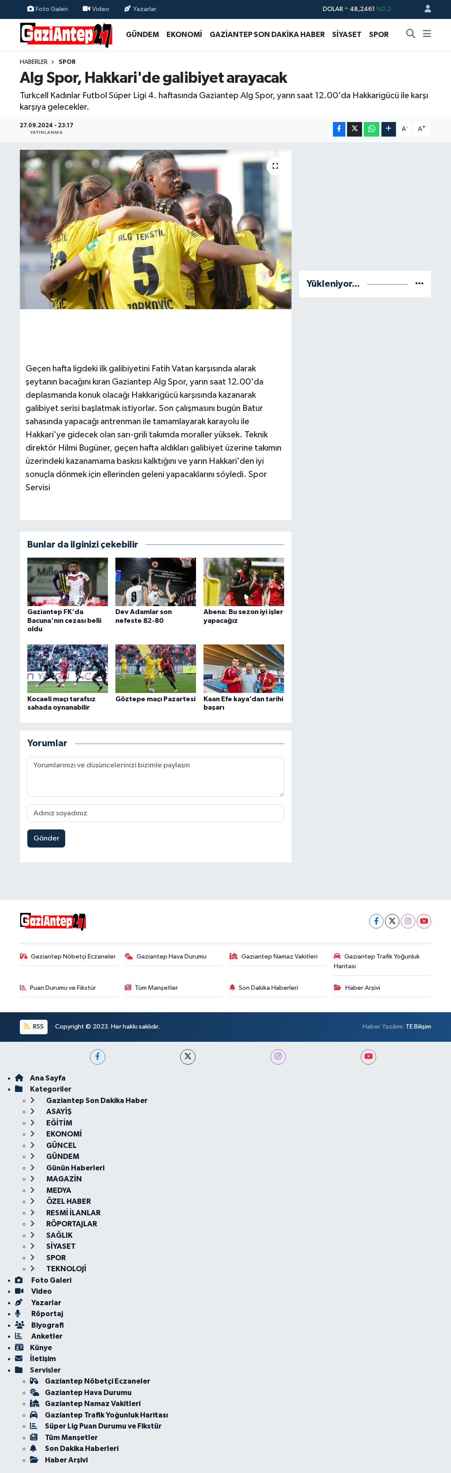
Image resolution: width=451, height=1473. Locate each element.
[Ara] (411, 35)
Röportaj (46, 1314)
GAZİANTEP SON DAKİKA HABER (267, 34)
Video (100, 9)
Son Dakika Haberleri (268, 987)
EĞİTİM (58, 1123)
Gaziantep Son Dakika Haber (96, 1100)
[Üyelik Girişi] (424, 9)
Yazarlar (144, 9)
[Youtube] (424, 921)
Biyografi (47, 1325)
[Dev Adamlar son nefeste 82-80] (155, 581)
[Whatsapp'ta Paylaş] (371, 129)
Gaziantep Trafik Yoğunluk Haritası (377, 961)
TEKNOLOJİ (65, 1269)
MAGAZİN (63, 1179)
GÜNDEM (142, 34)
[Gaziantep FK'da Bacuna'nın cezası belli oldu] (67, 581)
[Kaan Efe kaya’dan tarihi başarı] (243, 668)
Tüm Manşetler (156, 987)
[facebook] (97, 1057)
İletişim (43, 1358)
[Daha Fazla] (388, 129)
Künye (41, 1347)
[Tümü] (419, 284)
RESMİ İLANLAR (72, 1213)
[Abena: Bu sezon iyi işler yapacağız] (243, 581)
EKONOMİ (184, 34)
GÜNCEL (61, 1145)
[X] (392, 921)
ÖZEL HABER (68, 1201)
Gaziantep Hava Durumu (172, 956)
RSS (38, 1026)
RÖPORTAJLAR (71, 1224)
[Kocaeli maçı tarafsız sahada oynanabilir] (67, 668)
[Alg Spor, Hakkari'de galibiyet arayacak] (156, 229)
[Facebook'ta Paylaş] (339, 129)
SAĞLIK (59, 1235)
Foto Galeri (52, 9)
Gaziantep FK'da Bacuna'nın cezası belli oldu (64, 620)
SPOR (378, 34)
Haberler (34, 62)
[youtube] (368, 1057)
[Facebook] (376, 921)
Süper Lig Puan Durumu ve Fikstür (103, 1426)
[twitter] (188, 1057)
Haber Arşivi (362, 987)
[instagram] (278, 1057)
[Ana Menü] (427, 35)
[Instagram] (408, 921)
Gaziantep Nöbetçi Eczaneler (73, 956)
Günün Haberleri (74, 1168)
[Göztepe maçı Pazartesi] (155, 668)
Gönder (46, 838)
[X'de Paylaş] (354, 129)
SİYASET (347, 34)
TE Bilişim (418, 1026)
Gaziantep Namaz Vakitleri (279, 956)
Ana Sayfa (48, 1078)
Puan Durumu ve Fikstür (63, 987)
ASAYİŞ (58, 1111)
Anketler (46, 1336)
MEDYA (58, 1190)
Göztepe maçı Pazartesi (155, 699)
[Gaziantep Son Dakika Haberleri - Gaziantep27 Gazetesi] (66, 34)
